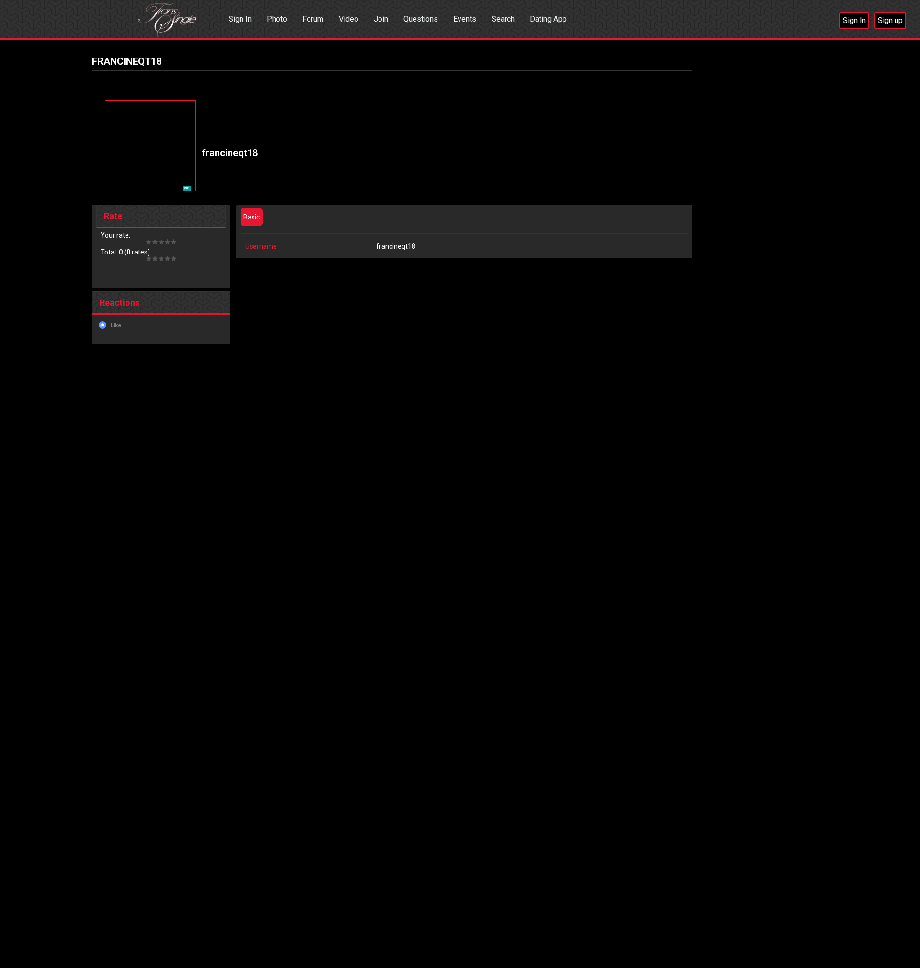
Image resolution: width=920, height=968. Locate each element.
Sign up (890, 20)
